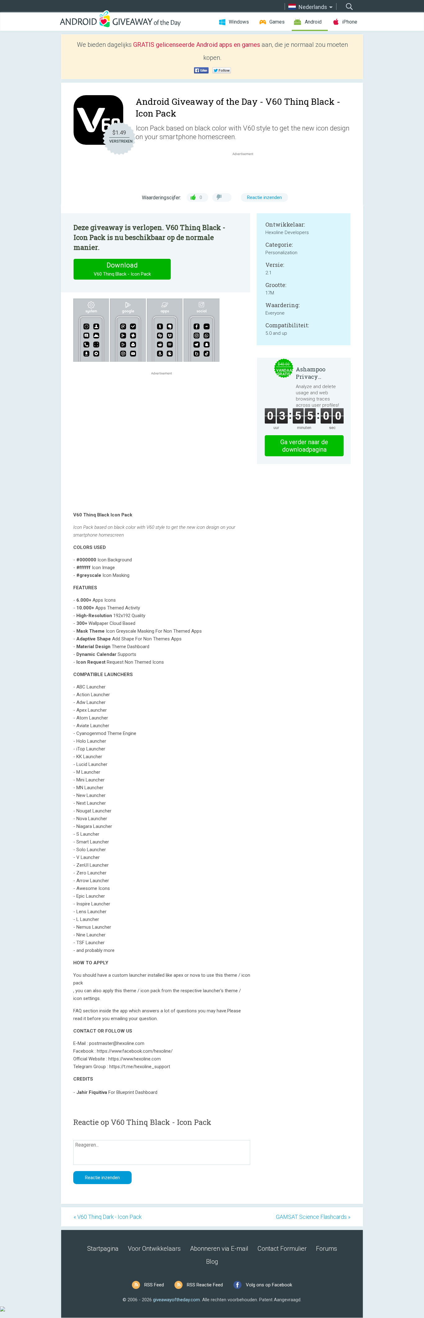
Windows (239, 22)
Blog (212, 1261)
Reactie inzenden (264, 197)
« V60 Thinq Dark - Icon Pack (108, 1217)
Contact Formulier (282, 1248)
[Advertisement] (246, 171)
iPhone (349, 22)
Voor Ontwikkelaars (154, 1248)
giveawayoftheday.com (176, 1300)
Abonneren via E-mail (219, 1248)
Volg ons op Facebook (269, 1285)
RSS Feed (154, 1285)
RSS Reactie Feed (205, 1285)
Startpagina (103, 1248)
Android (313, 22)
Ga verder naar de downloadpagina (304, 445)
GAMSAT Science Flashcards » (313, 1217)
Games (277, 22)
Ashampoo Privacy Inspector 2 (311, 372)
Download (122, 269)
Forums (326, 1248)
